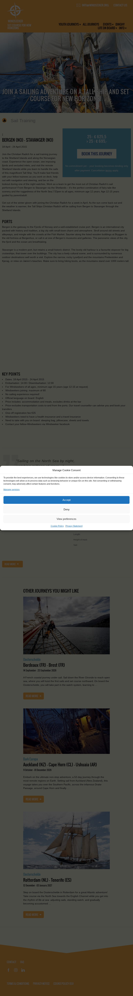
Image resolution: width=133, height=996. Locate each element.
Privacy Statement (73, 526)
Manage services (11, 489)
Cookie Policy (57, 526)
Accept (66, 499)
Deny (67, 509)
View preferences (66, 518)
